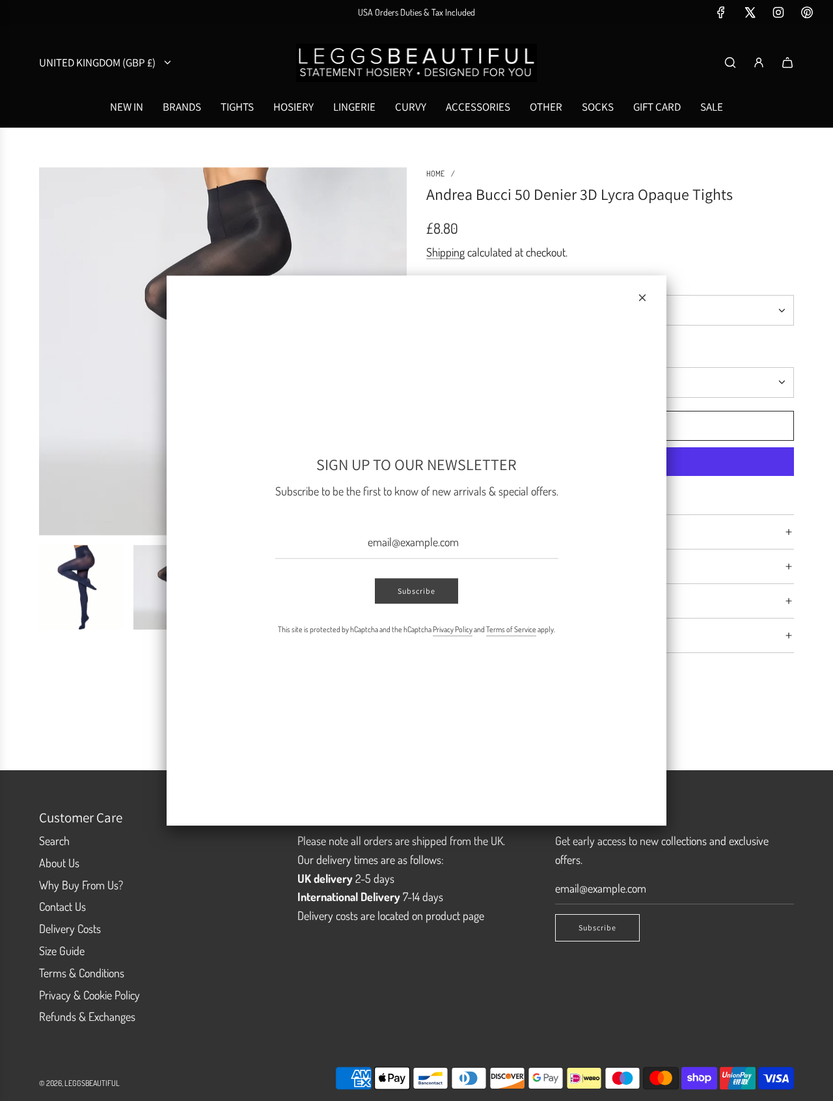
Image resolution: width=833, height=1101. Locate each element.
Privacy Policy (452, 630)
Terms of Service (511, 630)
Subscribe (416, 591)
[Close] (642, 297)
